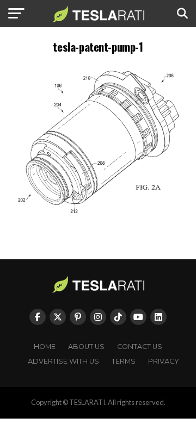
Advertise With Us (63, 361)
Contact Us (139, 346)
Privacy (163, 361)
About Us (86, 346)
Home (45, 346)
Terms (124, 361)
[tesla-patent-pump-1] (98, 219)
